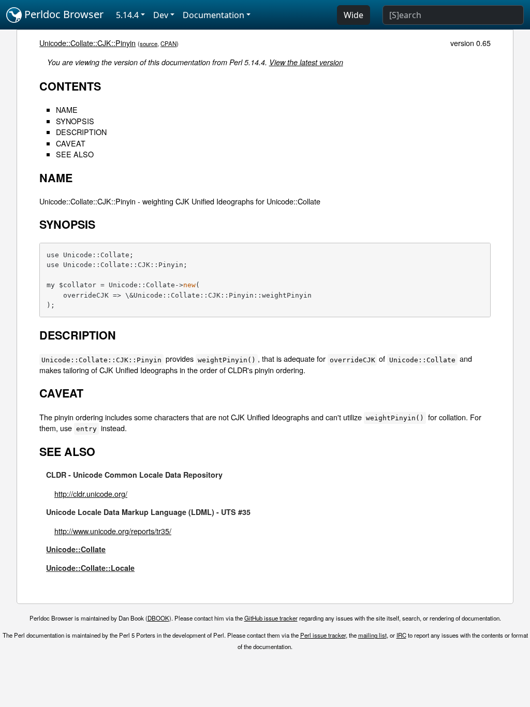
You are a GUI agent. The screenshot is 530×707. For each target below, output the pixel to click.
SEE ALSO (75, 154)
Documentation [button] (213, 15)
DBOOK (158, 618)
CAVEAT (70, 143)
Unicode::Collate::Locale (90, 568)
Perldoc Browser (63, 14)
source (148, 43)
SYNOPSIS (75, 120)
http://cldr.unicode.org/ (90, 493)
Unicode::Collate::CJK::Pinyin (87, 42)
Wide (353, 15)
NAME (67, 109)
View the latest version (306, 62)
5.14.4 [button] (127, 15)
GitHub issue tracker (271, 618)
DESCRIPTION (81, 131)
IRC (401, 635)
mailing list (372, 635)
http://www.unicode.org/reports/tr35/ (112, 530)
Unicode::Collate (76, 549)
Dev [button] (160, 15)
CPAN (168, 43)
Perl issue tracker (323, 635)
